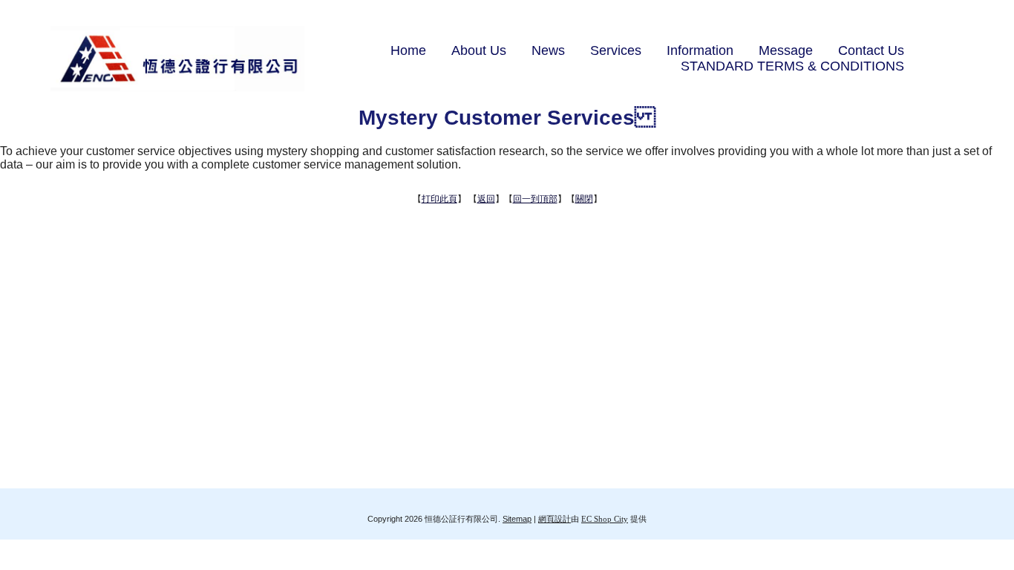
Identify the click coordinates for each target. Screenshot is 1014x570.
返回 (486, 199)
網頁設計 (554, 518)
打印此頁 (439, 199)
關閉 (584, 199)
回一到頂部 (535, 199)
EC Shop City (604, 518)
